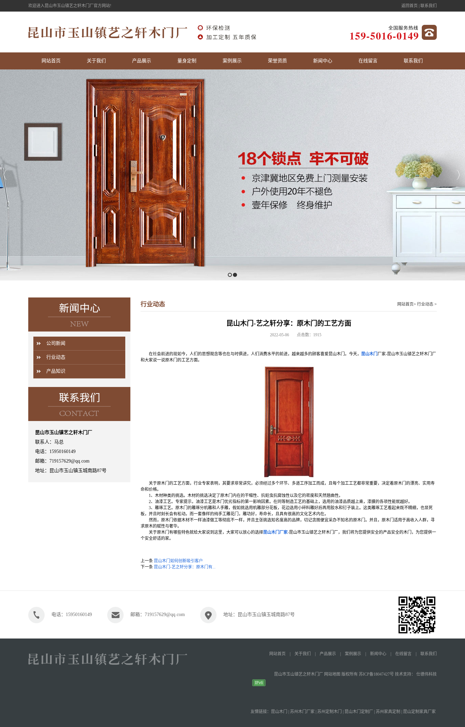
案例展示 (353, 653)
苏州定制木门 (329, 711)
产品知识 (55, 371)
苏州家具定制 (388, 711)
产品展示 (328, 653)
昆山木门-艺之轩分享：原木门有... (184, 567)
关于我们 (302, 653)
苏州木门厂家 (302, 711)
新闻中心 (378, 653)
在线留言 (403, 653)
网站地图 (332, 674)
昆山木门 (369, 354)
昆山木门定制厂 (358, 711)
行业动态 (55, 357)
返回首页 (409, 5)
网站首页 (405, 304)
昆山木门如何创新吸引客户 (178, 561)
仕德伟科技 (426, 674)
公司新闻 (55, 343)
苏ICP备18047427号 (376, 674)
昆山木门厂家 (275, 532)
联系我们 (428, 5)
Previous (5, 175)
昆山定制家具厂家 (419, 711)
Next (458, 175)
